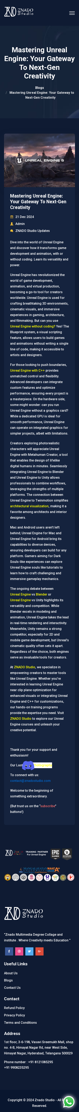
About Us (11, 973)
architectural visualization (29, 506)
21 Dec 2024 (24, 217)
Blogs (39, 88)
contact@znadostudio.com (30, 781)
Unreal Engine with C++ (27, 370)
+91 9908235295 (16, 1068)
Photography (42, 765)
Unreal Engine (20, 594)
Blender (41, 594)
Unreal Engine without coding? (32, 326)
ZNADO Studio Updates (32, 231)
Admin (20, 224)
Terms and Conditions (20, 1023)
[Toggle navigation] (72, 12)
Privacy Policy (14, 1015)
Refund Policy (14, 1008)
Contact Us (12, 988)
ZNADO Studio (24, 667)
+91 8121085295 (40, 1062)
